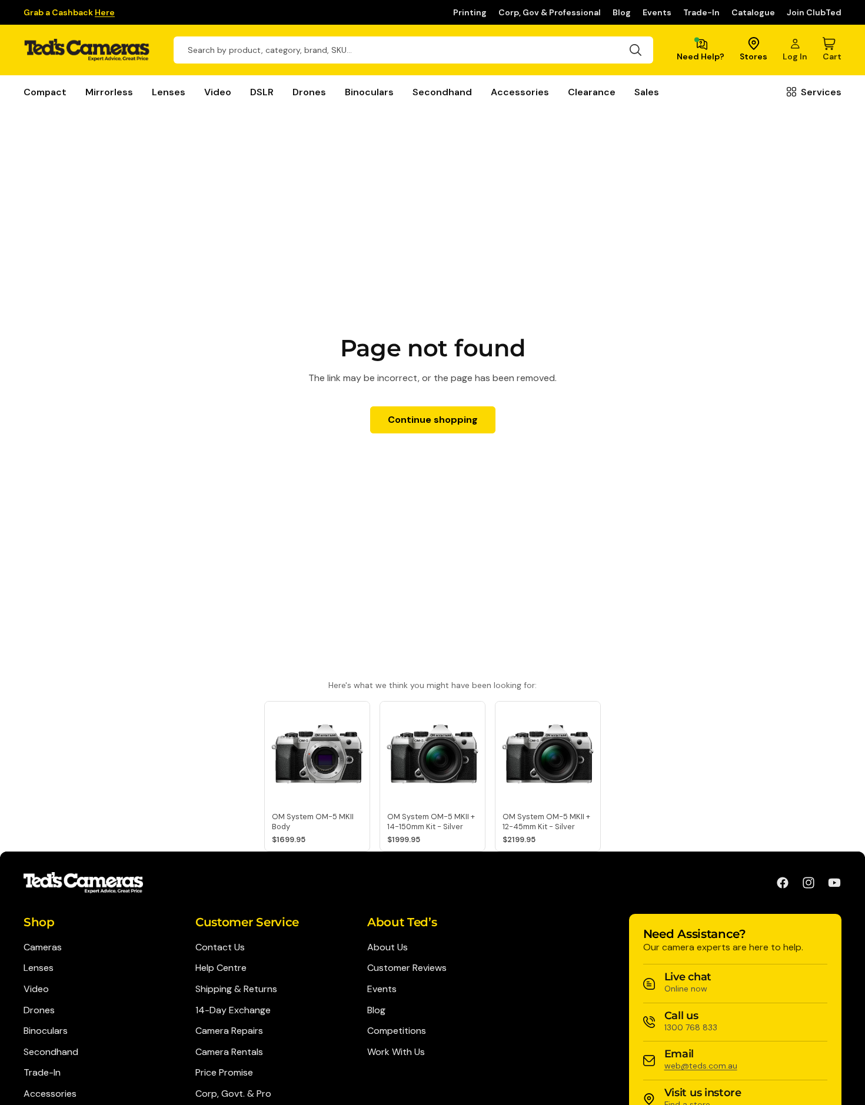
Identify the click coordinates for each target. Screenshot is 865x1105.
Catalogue (753, 12)
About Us (387, 947)
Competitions (396, 1030)
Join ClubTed (814, 12)
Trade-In (701, 12)
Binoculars (369, 92)
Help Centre (221, 968)
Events (657, 12)
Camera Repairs (229, 1030)
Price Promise (224, 1072)
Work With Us (396, 1052)
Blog (622, 12)
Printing (470, 12)
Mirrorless (109, 92)
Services (821, 92)
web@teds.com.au (700, 1065)
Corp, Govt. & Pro (233, 1093)
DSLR (262, 92)
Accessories (520, 92)
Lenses (168, 92)
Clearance (592, 92)
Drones (309, 92)
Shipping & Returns (236, 989)
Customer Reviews (407, 968)
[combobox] (413, 50)
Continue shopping (433, 419)
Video (217, 92)
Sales (646, 92)
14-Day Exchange (233, 1010)
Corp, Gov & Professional (549, 12)
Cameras (43, 947)
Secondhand (442, 92)
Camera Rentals (229, 1052)
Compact (45, 92)
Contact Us (220, 947)
